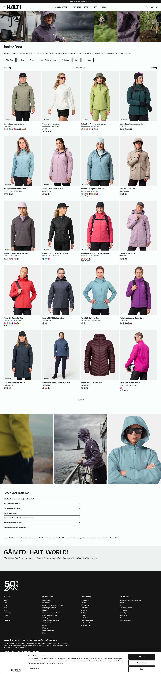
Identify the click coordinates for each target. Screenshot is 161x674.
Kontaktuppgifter (48, 630)
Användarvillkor (47, 623)
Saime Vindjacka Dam (51, 124)
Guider (44, 625)
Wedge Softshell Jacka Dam (15, 189)
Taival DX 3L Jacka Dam (90, 318)
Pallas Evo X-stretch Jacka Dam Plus (95, 253)
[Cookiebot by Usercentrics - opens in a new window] (16, 670)
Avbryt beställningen (49, 615)
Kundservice (46, 600)
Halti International (87, 620)
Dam (5, 602)
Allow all (142, 657)
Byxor (32, 60)
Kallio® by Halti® (126, 608)
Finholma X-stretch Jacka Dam (132, 318)
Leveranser (46, 602)
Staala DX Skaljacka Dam (14, 124)
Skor (76, 60)
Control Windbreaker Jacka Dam (55, 253)
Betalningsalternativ (49, 608)
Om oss (83, 602)
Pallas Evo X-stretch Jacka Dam (93, 124)
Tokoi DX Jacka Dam (127, 189)
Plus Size (87, 60)
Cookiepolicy (46, 618)
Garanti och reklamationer (51, 613)
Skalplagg (65, 60)
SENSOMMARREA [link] (61, 7)
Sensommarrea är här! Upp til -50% (80, 1)
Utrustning (7, 613)
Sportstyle (123, 615)
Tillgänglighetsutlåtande (50, 620)
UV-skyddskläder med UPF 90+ (131, 600)
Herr (5, 605)
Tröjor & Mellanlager (48, 60)
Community (85, 600)
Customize (140, 663)
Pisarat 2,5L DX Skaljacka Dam (16, 253)
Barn (5, 608)
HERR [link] (95, 7)
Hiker (121, 605)
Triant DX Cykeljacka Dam (130, 383)
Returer (45, 610)
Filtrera (6, 67)
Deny (141, 669)
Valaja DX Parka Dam (128, 253)
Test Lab (84, 613)
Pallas (122, 602)
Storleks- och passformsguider (53, 605)
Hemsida (7, 620)
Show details (32, 668)
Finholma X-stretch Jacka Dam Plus (56, 383)
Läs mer (93, 558)
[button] (3, 7)
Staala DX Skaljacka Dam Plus (131, 124)
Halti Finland (85, 623)
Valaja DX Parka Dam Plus (52, 189)
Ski (121, 618)
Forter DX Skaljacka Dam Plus (92, 189)
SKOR (104, 7)
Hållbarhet (84, 608)
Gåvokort (7, 618)
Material (45, 628)
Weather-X (123, 610)
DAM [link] (86, 7)
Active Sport (124, 613)
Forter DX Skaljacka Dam (13, 318)
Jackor (21, 60)
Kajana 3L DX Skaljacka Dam (53, 318)
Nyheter (7, 600)
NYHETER (77, 7)
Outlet (6, 615)
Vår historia (85, 605)
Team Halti (84, 610)
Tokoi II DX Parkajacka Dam (14, 383)
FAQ (43, 633)
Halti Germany (86, 625)
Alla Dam (9, 60)
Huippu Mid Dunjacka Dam (91, 383)
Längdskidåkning (125, 620)
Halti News (85, 618)
